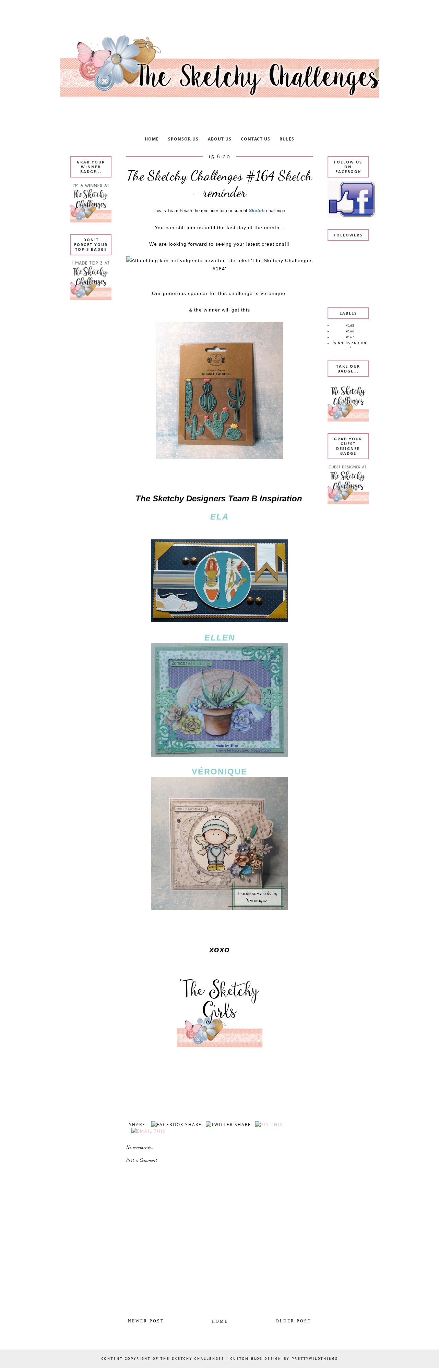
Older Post (293, 1321)
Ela (219, 516)
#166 (350, 331)
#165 (350, 325)
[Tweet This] (227, 1124)
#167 (350, 337)
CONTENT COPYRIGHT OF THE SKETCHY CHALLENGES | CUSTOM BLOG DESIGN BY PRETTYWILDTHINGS (220, 1358)
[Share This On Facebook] (175, 1124)
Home (220, 1321)
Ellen (219, 637)
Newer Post (146, 1321)
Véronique (219, 771)
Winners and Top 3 (350, 345)
